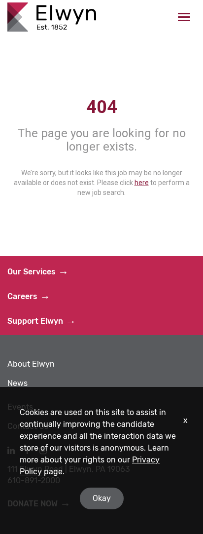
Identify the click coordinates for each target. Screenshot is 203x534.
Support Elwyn (35, 321)
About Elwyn (31, 364)
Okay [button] (102, 498)
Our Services (31, 271)
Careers (22, 296)
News (17, 383)
